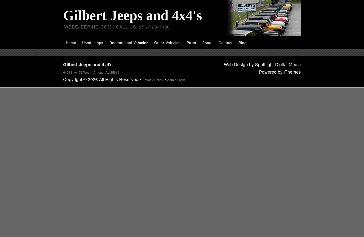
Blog (243, 42)
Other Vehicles (167, 42)
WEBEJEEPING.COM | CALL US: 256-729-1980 (117, 27)
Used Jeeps (92, 42)
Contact (226, 42)
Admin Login (176, 79)
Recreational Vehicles (128, 42)
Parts (191, 42)
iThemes (292, 72)
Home (71, 42)
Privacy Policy (152, 79)
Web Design (236, 64)
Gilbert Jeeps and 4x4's (132, 15)
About (207, 42)
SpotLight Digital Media (278, 64)
